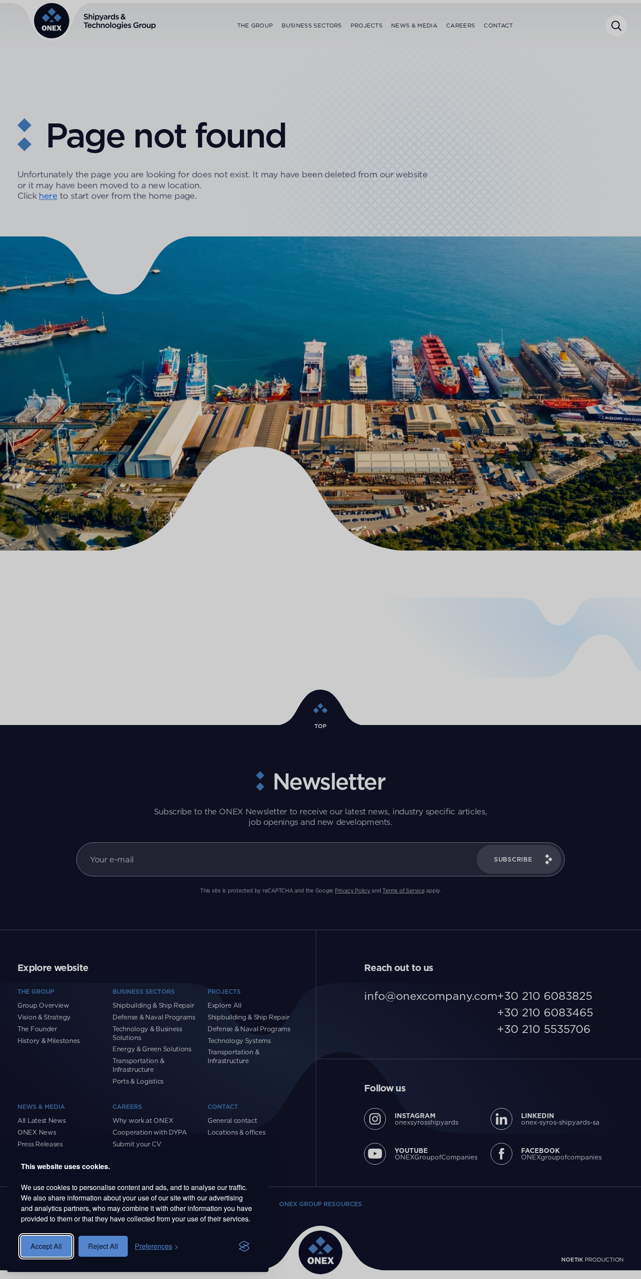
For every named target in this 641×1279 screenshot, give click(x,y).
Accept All (46, 1246)
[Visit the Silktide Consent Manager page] (244, 1246)
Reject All (103, 1246)
